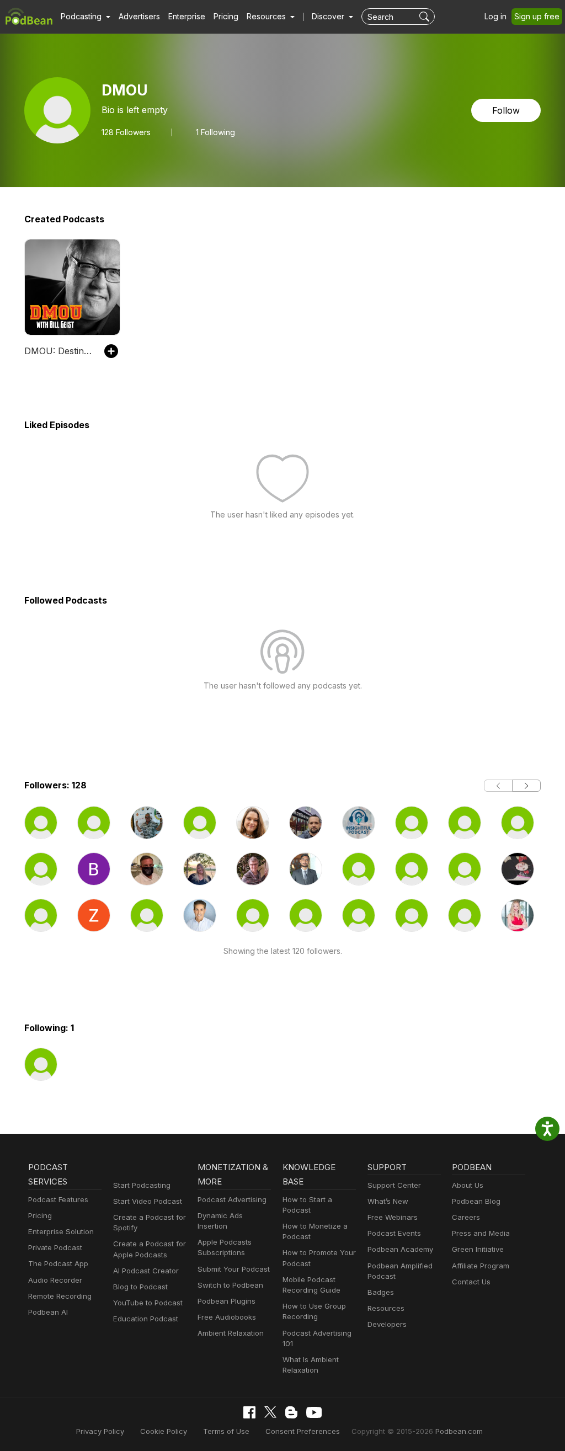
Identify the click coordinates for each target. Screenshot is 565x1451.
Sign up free (536, 16)
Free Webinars (392, 1217)
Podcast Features (58, 1199)
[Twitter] (270, 1412)
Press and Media (481, 1233)
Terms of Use (226, 1431)
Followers (126, 132)
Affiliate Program (480, 1265)
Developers (387, 1324)
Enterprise (186, 16)
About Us (467, 1185)
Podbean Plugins (226, 1301)
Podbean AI (48, 1312)
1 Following (215, 132)
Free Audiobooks (227, 1317)
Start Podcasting (141, 1185)
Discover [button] (329, 16)
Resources (385, 1308)
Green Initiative (478, 1249)
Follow (506, 110)
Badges (380, 1292)
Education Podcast (145, 1318)
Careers (466, 1217)
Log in (495, 16)
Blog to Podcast (140, 1286)
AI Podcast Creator (146, 1270)
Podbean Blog (476, 1201)
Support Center (394, 1185)
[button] (85, 16)
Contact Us (471, 1281)
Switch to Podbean (230, 1285)
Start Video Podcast (147, 1201)
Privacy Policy (100, 1431)
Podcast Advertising (232, 1199)
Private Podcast (55, 1247)
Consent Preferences (302, 1431)
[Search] (425, 16)
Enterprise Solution (61, 1231)
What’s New (387, 1201)
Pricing (226, 16)
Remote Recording (60, 1296)
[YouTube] (314, 1412)
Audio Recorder (55, 1280)
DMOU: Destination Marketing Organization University (58, 350)
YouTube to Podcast (148, 1302)
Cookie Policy (163, 1431)
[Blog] (291, 1412)
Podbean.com (459, 1431)
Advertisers (139, 16)
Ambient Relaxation (231, 1333)
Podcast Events (394, 1233)
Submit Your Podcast (234, 1269)
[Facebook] (249, 1412)
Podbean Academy (400, 1249)
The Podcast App (58, 1263)
